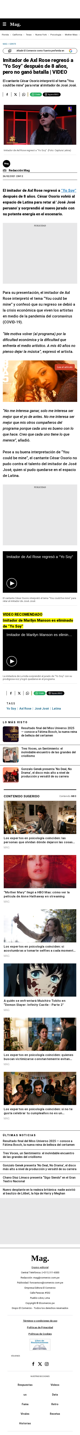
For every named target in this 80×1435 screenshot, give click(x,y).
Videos (55, 1385)
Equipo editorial (40, 1267)
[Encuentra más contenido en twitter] (15, 94)
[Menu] (6, 24)
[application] (40, 572)
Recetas (55, 1414)
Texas (29, 35)
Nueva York (41, 35)
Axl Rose (25, 708)
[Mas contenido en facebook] (33, 1364)
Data (55, 1394)
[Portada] (40, 1264)
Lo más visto (15, 722)
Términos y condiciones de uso (40, 1320)
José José (42, 708)
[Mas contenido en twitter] (40, 1364)
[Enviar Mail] (5, 170)
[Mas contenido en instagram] (46, 1364)
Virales (25, 1414)
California (17, 35)
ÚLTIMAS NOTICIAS (19, 1135)
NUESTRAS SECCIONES (40, 1376)
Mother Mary (71, 35)
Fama (25, 1404)
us (25, 1394)
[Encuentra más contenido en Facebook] (7, 94)
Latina (56, 708)
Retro (54, 1404)
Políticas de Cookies (40, 1334)
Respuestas (25, 1385)
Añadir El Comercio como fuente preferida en (40, 50)
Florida (5, 35)
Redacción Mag (19, 170)
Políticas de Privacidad (40, 1327)
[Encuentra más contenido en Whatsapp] (24, 94)
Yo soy (11, 708)
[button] (12, 583)
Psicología (55, 35)
